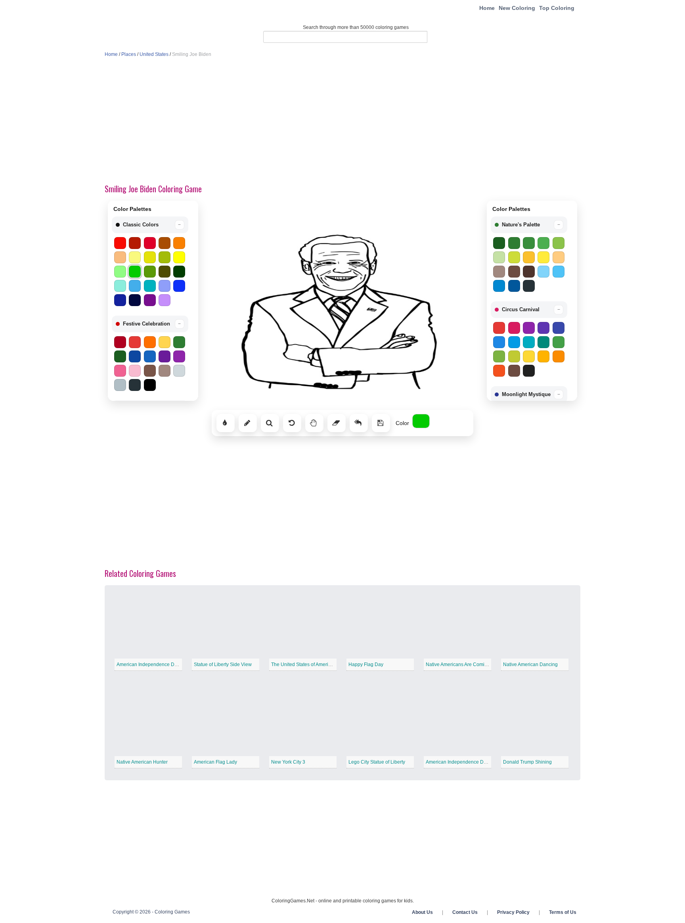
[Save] (381, 423)
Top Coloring (556, 8)
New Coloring (517, 8)
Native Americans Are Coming (458, 664)
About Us (422, 912)
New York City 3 (288, 762)
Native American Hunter (142, 762)
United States (154, 54)
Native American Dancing (530, 664)
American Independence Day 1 (150, 664)
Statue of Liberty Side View (223, 664)
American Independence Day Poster (465, 762)
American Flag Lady (215, 762)
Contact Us (465, 912)
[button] (150, 224)
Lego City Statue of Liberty (376, 762)
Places (128, 54)
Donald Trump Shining (527, 762)
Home (487, 8)
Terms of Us (562, 912)
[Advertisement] (342, 121)
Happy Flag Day (365, 664)
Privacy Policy (513, 912)
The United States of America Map (307, 664)
